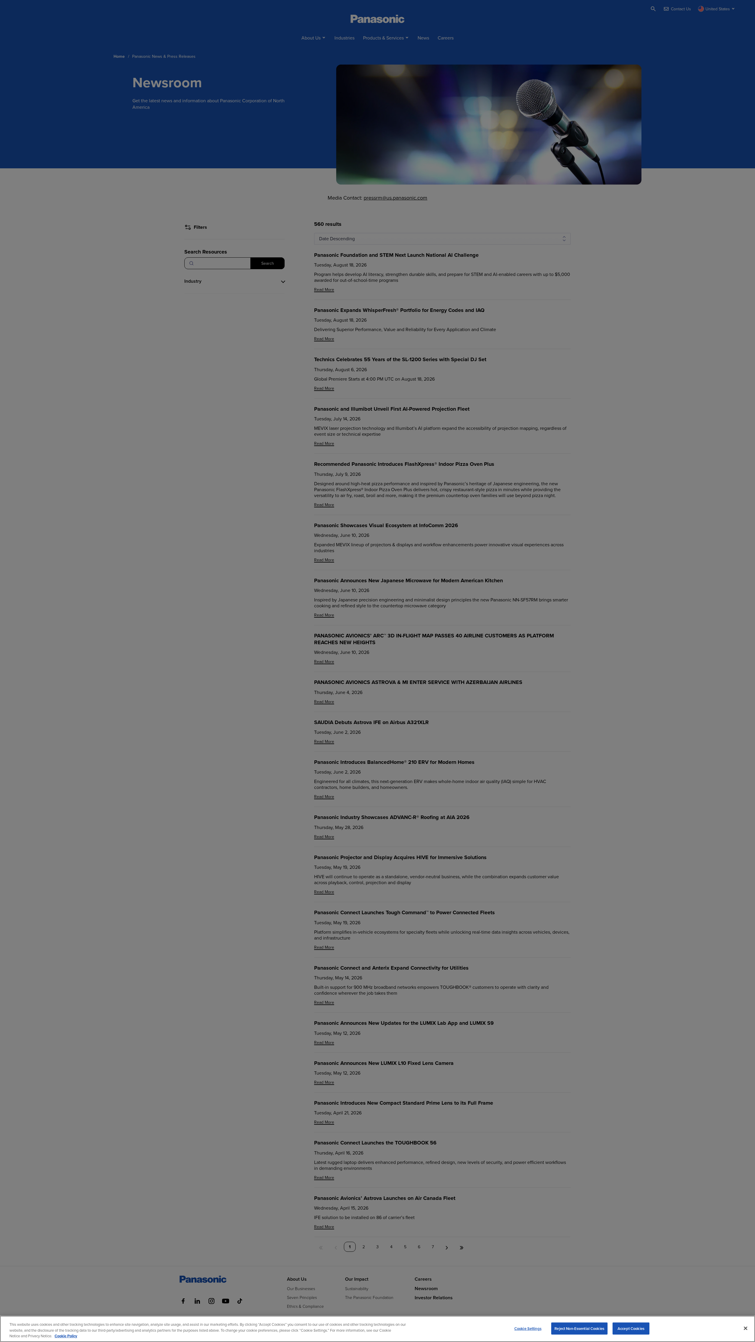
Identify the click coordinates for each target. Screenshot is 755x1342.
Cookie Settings (527, 1328)
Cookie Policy (66, 1336)
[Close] (745, 1328)
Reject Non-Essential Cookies (579, 1328)
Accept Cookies (631, 1328)
